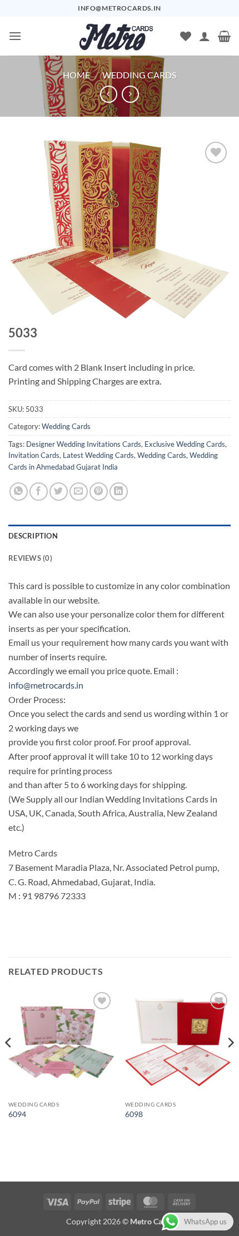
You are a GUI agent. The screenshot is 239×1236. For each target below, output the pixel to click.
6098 (134, 1114)
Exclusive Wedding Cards (185, 444)
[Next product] (108, 94)
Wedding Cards (139, 74)
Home (76, 74)
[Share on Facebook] (38, 491)
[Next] (230, 1065)
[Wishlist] (185, 36)
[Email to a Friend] (78, 491)
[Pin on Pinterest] (98, 491)
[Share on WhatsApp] (18, 491)
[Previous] (9, 1065)
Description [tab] (33, 535)
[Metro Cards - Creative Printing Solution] (116, 36)
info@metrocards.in (45, 685)
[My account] (204, 36)
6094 (17, 1114)
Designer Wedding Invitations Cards (83, 444)
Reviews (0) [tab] (30, 558)
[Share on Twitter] (58, 491)
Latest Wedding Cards (98, 455)
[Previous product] (130, 94)
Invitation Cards (33, 455)
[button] (15, 35)
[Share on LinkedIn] (118, 491)
